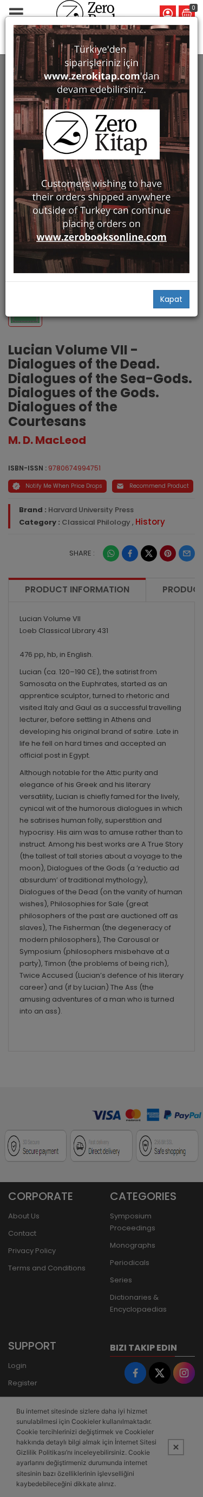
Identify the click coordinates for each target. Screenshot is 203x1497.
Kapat (171, 299)
